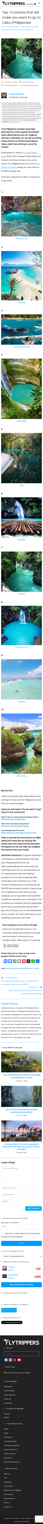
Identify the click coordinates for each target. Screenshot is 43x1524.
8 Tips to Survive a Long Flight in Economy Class (18, 833)
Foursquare (21, 539)
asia (6, 968)
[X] (28, 961)
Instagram (21, 594)
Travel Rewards (9, 1391)
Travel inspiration (11, 85)
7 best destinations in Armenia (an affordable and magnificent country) (21, 1076)
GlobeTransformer (21, 647)
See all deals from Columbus (21, 1285)
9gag (21, 485)
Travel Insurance (9, 1454)
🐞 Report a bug (9, 1367)
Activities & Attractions (11, 1445)
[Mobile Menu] (40, 3)
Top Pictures (34, 968)
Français (7, 1414)
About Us (7, 1474)
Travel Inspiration (9, 1395)
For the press (8, 1494)
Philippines (15, 968)
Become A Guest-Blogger (12, 1490)
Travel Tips (7, 1399)
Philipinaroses (22, 776)
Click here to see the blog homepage (15, 826)
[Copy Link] (14, 961)
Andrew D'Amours (9, 1004)
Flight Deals (8, 1386)
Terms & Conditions (26, 1518)
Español (6, 1417)
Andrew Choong (21, 238)
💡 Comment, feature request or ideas (17, 1373)
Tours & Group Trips (10, 1441)
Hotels (6, 1433)
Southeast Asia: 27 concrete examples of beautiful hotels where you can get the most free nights (21, 1146)
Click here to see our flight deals (13, 819)
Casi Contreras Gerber (21, 346)
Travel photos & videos (30, 85)
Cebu (9, 968)
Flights (6, 1429)
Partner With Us (9, 1498)
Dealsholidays (22, 421)
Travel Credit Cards (10, 1449)
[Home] (3, 27)
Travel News (8, 1403)
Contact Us (7, 1507)
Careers (6, 1502)
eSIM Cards (7, 1458)
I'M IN (21, 1243)
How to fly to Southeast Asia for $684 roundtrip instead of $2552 (21, 1111)
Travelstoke (21, 302)
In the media (8, 1486)
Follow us (10, 1310)
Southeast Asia (24, 968)
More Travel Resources (11, 1462)
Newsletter (8, 1482)
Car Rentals (8, 1437)
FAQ (5, 1478)
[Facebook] (5, 961)
